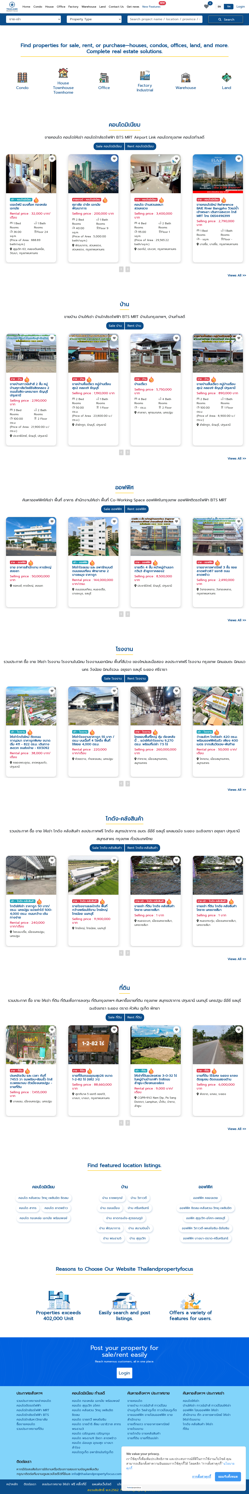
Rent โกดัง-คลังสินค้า (142, 848)
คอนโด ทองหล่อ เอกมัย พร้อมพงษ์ (43, 1218)
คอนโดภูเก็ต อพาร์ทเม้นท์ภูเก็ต (92, 1452)
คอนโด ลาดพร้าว (56, 1208)
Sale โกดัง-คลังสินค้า (107, 848)
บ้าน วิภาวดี (139, 1198)
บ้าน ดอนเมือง (110, 1208)
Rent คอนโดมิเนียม (140, 146)
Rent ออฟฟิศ (136, 509)
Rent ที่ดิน (134, 1017)
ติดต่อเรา (30, 1484)
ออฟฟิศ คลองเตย (205, 1198)
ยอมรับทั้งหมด (228, 1476)
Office (61, 7)
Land (102, 7)
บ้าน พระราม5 (112, 1238)
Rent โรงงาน (136, 678)
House (49, 7)
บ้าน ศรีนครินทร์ (138, 1208)
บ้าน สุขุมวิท (138, 1238)
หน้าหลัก (12, 1484)
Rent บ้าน (134, 325)
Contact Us (116, 7)
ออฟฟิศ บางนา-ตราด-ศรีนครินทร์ (205, 1238)
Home (27, 6)
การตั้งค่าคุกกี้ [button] (201, 1476)
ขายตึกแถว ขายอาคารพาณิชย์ (148, 1424)
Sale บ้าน (115, 325)
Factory (73, 7)
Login (241, 6)
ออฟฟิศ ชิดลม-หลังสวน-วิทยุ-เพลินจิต (205, 1208)
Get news (133, 7)
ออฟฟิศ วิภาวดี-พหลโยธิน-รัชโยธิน (205, 1228)
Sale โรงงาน (113, 678)
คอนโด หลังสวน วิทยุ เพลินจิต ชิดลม (43, 1198)
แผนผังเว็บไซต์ (101, 1484)
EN (219, 6)
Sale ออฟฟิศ (113, 509)
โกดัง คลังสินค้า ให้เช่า (198, 1424)
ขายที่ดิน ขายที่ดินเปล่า (142, 1438)
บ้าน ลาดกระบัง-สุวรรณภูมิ (124, 1218)
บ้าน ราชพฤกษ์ (112, 1198)
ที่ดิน (186, 1429)
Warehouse (89, 7)
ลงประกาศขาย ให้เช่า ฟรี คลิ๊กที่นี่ (64, 1484)
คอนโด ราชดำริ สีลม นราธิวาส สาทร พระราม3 (96, 1426)
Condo (37, 7)
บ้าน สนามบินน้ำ (139, 1228)
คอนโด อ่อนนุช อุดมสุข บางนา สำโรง (92, 1445)
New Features (152, 6)
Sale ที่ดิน (115, 1017)
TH (228, 6)
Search (228, 19)
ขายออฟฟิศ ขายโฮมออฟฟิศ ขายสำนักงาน (150, 1417)
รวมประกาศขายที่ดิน (30, 1429)
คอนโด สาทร (27, 1208)
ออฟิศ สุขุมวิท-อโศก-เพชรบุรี (205, 1218)
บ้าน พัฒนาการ (109, 1228)
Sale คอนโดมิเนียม (109, 146)
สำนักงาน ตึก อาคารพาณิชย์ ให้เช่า (207, 1415)
